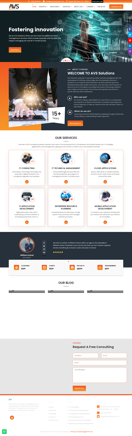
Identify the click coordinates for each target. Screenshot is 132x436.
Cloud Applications (76, 417)
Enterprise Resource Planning (80, 420)
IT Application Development (79, 414)
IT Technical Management (78, 410)
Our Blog (101, 7)
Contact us (53, 420)
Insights (42, 7)
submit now (79, 388)
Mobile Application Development (81, 424)
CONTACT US (116, 7)
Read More (15, 49)
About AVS (78, 7)
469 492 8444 (35, 1)
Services (66, 7)
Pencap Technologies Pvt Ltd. (82, 432)
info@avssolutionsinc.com (55, 1)
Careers (90, 7)
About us (52, 410)
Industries (54, 7)
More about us (75, 123)
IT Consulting (74, 407)
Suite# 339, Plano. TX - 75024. (78, 1)
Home (34, 7)
